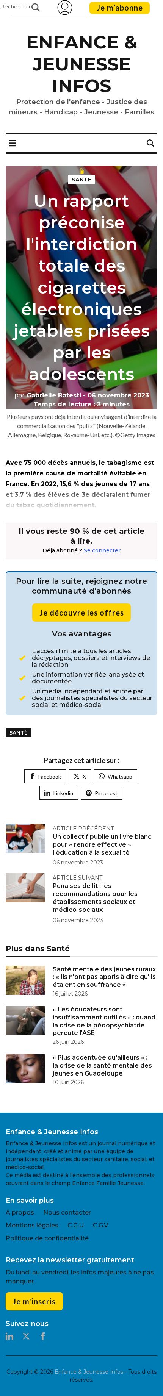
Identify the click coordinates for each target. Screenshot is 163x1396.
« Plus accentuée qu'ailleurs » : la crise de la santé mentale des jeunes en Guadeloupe (102, 1065)
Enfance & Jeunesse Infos (81, 64)
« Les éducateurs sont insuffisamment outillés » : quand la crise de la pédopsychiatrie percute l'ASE (104, 1021)
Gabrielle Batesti (47, 395)
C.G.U (75, 1225)
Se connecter (102, 550)
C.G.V (100, 1225)
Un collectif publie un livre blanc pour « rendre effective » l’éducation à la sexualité (102, 844)
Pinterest (106, 793)
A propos (20, 1212)
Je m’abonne (120, 7)
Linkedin (63, 793)
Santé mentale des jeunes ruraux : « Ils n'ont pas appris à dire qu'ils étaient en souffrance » (104, 977)
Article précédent (83, 828)
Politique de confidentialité (47, 1238)
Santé (81, 179)
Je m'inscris (34, 1301)
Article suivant (77, 877)
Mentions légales (32, 1225)
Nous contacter (67, 1212)
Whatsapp (120, 776)
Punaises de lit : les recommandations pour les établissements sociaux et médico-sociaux (95, 897)
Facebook (49, 776)
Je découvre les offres (81, 612)
